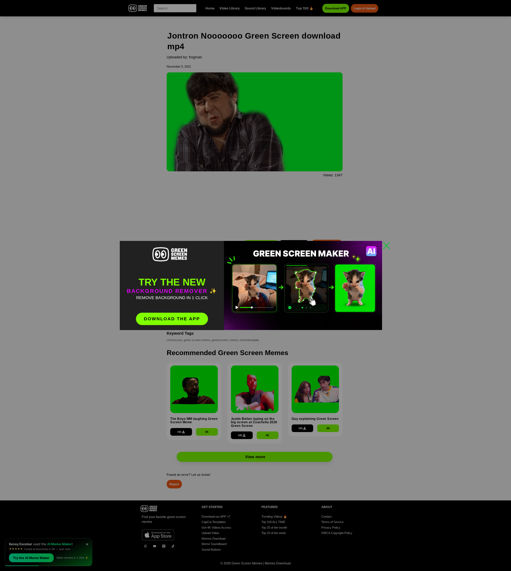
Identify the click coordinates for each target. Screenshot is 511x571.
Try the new (172, 282)
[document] (255, 285)
